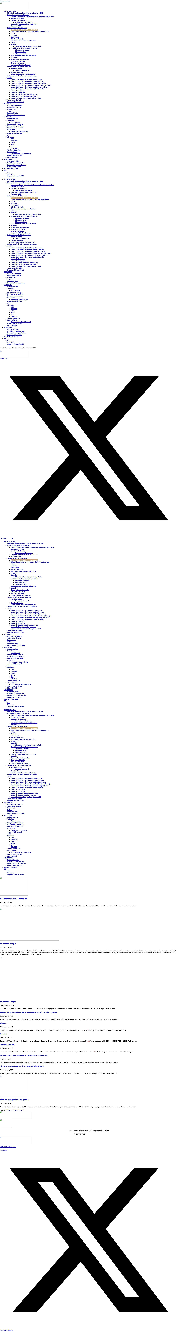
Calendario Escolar (14, 107)
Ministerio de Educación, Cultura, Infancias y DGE (25, 13)
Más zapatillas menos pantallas (13, 899)
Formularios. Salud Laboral (21, 154)
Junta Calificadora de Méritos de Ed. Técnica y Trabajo (31, 85)
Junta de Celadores (18, 91)
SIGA (13, 144)
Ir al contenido (5, 1)
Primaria (14, 35)
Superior (14, 57)
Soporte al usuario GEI (15, 176)
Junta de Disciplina (18, 93)
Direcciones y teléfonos (15, 126)
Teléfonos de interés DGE (95, 1134)
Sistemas (10, 137)
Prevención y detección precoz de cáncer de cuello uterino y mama (28, 1012)
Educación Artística (22, 50)
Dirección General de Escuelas (18, 15)
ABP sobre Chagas (8, 1001)
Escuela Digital (12, 113)
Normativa (11, 130)
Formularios (15, 122)
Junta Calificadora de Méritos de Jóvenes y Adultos (29, 87)
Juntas (9, 78)
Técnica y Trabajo (17, 39)
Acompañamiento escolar (20, 59)
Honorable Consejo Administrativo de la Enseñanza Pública (32, 17)
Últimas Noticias (13, 161)
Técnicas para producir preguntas (14, 1100)
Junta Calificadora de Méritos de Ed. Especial (27, 89)
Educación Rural (20, 52)
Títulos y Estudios (13, 150)
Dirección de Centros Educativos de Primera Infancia (30, 31)
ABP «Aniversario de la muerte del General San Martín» (24, 1055)
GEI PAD (14, 141)
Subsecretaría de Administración (19, 67)
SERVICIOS (8, 117)
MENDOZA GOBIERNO (8, 1147)
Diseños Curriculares (14, 105)
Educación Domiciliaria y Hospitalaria (28, 46)
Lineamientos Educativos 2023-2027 (24, 24)
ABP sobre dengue (8, 944)
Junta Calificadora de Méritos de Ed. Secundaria (28, 83)
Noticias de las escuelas (15, 163)
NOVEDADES (8, 159)
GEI (12, 139)
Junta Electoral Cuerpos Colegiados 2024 (26, 98)
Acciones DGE (16, 26)
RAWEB (14, 148)
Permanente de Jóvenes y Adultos (23, 41)
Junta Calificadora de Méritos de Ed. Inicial (26, 80)
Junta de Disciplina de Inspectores (23, 96)
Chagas (3, 1023)
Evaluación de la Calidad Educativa (23, 55)
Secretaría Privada (17, 18)
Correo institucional (14, 155)
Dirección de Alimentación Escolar (23, 74)
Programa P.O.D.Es (18, 61)
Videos (9, 111)
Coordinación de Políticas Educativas (24, 30)
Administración (16, 68)
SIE (12, 146)
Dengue (3, 1034)
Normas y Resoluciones (19, 131)
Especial (14, 44)
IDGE (13, 142)
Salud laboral (12, 152)
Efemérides (11, 109)
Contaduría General (22, 70)
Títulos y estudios (17, 63)
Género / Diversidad (14, 133)
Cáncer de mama (7, 1045)
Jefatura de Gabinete (18, 20)
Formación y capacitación (16, 165)
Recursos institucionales (16, 115)
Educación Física (21, 54)
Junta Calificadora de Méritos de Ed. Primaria (27, 81)
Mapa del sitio (12, 157)
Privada (13, 43)
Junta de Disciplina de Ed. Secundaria (24, 94)
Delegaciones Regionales (24, 22)
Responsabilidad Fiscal (15, 102)
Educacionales (12, 118)
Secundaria (15, 37)
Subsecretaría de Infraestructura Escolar (22, 76)
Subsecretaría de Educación (17, 28)
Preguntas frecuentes (15, 124)
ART (9, 135)
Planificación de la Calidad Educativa (24, 48)
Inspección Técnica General (20, 65)
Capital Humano (17, 72)
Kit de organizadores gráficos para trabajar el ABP (22, 1066)
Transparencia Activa (14, 100)
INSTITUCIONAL (10, 11)
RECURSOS (8, 104)
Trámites (10, 120)
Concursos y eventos (14, 167)
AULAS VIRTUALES (11, 168)
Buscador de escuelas (15, 128)
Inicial (13, 33)
